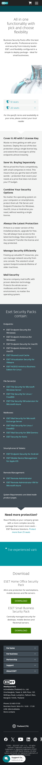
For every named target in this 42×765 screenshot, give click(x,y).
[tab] (21, 102)
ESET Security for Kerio (16, 436)
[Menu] (36, 3)
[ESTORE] (30, 3)
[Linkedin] (28, 740)
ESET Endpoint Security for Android (22, 454)
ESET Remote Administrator (19, 478)
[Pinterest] (35, 740)
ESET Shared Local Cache (17, 355)
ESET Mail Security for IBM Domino (22, 432)
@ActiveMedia (14, 709)
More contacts (9, 712)
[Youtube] (21, 740)
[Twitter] (12, 740)
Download (21, 600)
